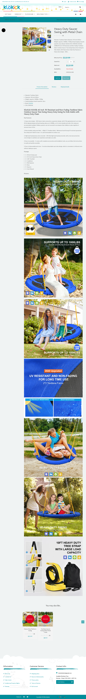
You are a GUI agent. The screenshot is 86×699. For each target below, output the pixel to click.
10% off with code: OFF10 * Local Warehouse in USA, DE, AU (15, 1)
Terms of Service (35, 683)
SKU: (55, 72)
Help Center (8, 680)
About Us (7, 673)
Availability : (57, 69)
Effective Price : (58, 57)
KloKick (31, 103)
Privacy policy (35, 680)
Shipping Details (65, 86)
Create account (72, 1)
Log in (65, 1)
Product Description (42, 86)
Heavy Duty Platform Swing (30, 629)
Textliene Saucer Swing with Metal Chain (45, 630)
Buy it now (66, 78)
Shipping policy (35, 673)
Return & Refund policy (37, 676)
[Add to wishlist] (36, 613)
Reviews (54, 86)
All (81, 19)
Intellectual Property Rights (12, 683)
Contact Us (8, 676)
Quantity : (57, 61)
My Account (34, 686)
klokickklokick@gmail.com (65, 673)
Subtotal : (57, 65)
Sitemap (7, 686)
